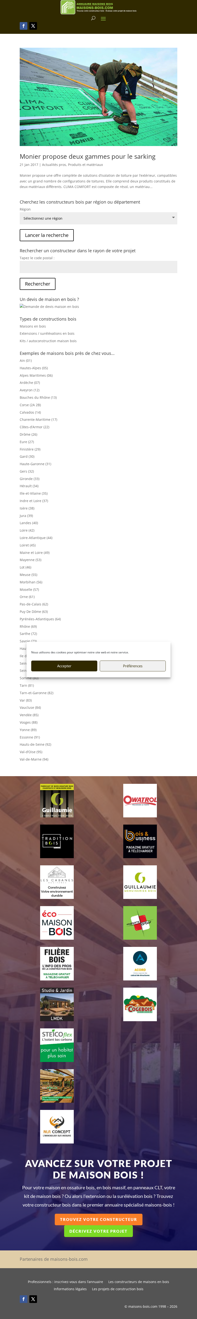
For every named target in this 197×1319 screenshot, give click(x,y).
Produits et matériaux (85, 164)
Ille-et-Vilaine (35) (34, 493)
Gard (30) (27, 456)
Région (25, 209)
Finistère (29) (30, 449)
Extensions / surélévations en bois (47, 333)
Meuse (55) (28, 574)
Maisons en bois (33, 326)
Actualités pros (54, 164)
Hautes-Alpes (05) (34, 368)
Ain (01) (26, 360)
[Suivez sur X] (33, 26)
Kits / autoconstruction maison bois (48, 341)
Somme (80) (29, 678)
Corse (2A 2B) (30, 405)
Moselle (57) (29, 589)
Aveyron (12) (29, 390)
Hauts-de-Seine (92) (35, 744)
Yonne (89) (28, 729)
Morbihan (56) (31, 582)
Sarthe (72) (28, 633)
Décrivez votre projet (98, 1231)
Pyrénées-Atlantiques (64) (40, 619)
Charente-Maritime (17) (38, 419)
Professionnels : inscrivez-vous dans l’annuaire (65, 1282)
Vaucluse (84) (30, 707)
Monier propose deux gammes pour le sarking (87, 156)
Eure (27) (27, 442)
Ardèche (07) (30, 382)
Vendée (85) (29, 715)
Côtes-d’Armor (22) (34, 427)
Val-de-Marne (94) (34, 759)
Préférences (132, 665)
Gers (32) (27, 471)
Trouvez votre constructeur (98, 1219)
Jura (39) (26, 515)
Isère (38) (27, 508)
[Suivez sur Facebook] (23, 26)
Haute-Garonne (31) (35, 464)
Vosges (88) (28, 722)
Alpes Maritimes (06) (36, 375)
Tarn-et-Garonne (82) (36, 693)
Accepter (64, 665)
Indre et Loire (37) (34, 500)
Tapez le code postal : (37, 258)
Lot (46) (25, 567)
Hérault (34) (29, 486)
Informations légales (70, 1289)
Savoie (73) (28, 641)
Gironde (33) (29, 478)
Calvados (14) (30, 412)
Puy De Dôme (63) (34, 611)
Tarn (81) (27, 685)
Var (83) (26, 700)
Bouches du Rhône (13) (38, 397)
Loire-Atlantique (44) (36, 537)
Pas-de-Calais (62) (34, 604)
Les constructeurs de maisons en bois (138, 1282)
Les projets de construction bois (117, 1289)
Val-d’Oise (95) (31, 752)
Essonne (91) (30, 737)
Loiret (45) (28, 545)
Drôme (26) (28, 434)
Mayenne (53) (30, 559)
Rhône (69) (28, 626)
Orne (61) (27, 596)
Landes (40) (29, 523)
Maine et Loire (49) (34, 552)
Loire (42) (27, 530)
